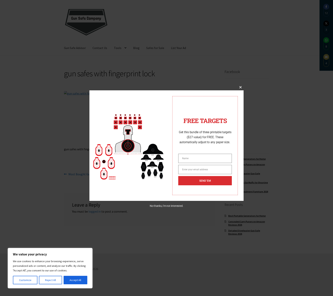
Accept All (75, 280)
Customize (25, 280)
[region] (50, 268)
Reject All (50, 280)
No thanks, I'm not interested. (166, 205)
